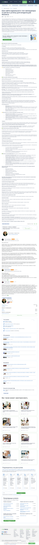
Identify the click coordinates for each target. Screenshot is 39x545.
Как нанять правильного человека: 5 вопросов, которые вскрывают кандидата (16, 368)
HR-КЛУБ (33, 529)
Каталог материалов (33, 534)
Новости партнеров (16, 535)
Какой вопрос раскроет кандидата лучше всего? (11, 351)
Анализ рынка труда (23, 515)
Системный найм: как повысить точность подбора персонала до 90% (14, 364)
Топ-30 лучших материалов (34, 536)
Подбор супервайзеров (6, 510)
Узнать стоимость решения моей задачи (9, 520)
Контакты (15, 536)
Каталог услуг (21, 531)
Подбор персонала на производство (25, 507)
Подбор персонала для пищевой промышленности (25, 511)
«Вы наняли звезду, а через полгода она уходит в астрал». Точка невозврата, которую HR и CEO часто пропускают (19, 342)
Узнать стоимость (27, 228)
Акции (14, 532)
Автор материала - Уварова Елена (13, 233)
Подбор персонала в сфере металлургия (24, 504)
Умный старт (27, 531)
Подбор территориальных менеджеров (7, 506)
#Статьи (11, 8)
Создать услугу (28, 535)
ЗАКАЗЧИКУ (21, 529)
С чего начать (21, 532)
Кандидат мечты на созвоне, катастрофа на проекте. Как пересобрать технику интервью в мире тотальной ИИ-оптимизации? (19, 347)
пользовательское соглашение (17, 494)
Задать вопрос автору (5, 223)
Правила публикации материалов (31, 541)
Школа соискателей (30, 5)
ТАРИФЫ (21, 535)
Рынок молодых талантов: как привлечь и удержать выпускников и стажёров (16, 376)
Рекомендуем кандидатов (23, 5)
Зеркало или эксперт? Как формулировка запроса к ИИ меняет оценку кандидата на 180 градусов (18, 381)
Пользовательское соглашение (23, 541)
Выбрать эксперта (8, 321)
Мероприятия (36, 5)
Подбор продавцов (7, 501)
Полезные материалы (15, 5)
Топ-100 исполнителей (21, 537)
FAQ (20, 534)
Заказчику (11, 1)
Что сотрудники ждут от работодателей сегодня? (11, 355)
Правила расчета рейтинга (28, 538)
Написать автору (19, 315)
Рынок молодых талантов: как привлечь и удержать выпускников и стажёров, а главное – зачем (19, 372)
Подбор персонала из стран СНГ (8, 518)
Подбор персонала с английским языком (8, 517)
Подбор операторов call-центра (8, 503)
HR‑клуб (20, 1)
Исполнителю (15, 1)
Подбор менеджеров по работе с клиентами (8, 508)
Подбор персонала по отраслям (26, 501)
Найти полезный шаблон (9, 325)
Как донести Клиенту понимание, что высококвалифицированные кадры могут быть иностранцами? (17, 337)
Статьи (10, 5)
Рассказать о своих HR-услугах (10, 328)
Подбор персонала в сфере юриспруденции (24, 506)
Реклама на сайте (16, 534)
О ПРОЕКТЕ (15, 529)
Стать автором (7, 330)
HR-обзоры (15, 530)
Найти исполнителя (24, 2)
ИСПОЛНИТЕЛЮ (28, 529)
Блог (14, 531)
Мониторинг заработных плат (26, 513)
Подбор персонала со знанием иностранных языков (9, 514)
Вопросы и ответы (4, 5)
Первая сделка (28, 532)
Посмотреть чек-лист (7, 39)
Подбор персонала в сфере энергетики (24, 509)
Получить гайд (6, 393)
